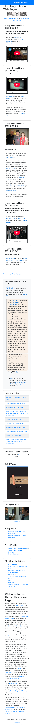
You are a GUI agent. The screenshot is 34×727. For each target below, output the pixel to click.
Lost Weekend (12, 564)
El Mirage (16, 302)
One (9, 580)
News (6, 18)
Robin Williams (14, 678)
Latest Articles (25, 18)
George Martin (12, 304)
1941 (9, 626)
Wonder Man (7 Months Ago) (15, 407)
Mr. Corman (17, 521)
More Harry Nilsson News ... (12, 274)
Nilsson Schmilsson (18, 260)
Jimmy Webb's (10, 288)
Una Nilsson (12, 574)
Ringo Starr (21, 218)
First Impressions (23, 455)
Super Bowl (17, 37)
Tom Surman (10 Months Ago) (15, 427)
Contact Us (17, 722)
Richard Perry (10, 258)
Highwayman (9, 287)
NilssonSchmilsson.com (22, 2)
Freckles (8, 636)
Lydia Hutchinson (20, 382)
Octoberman (10, 96)
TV (26, 668)
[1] (17, 372)
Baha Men (11, 582)
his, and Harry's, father (17, 185)
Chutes (16, 102)
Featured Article (14, 18)
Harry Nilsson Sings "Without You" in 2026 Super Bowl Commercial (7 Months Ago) (17, 413)
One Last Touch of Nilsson (16, 532)
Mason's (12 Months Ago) (14, 435)
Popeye (21, 676)
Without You (10, 43)
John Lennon (13, 683)
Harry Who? (17, 20)
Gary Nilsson (10, 157)
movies (20, 668)
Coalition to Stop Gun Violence (18, 584)
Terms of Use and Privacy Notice (17, 725)
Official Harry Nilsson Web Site (18, 548)
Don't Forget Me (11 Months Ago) (16, 431)
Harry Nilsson (10, 168)
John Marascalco (13, 572)
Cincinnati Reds (11, 190)
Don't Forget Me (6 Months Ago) (16, 403)
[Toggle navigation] (3, 2)
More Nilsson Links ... (15, 554)
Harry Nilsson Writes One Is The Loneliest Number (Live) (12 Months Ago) (16, 441)
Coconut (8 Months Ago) (14, 419)
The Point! (9, 672)
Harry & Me (11, 534)
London (15, 300)
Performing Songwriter (17, 384)
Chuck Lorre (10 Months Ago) (15, 423)
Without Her (19, 626)
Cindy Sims (11, 586)
